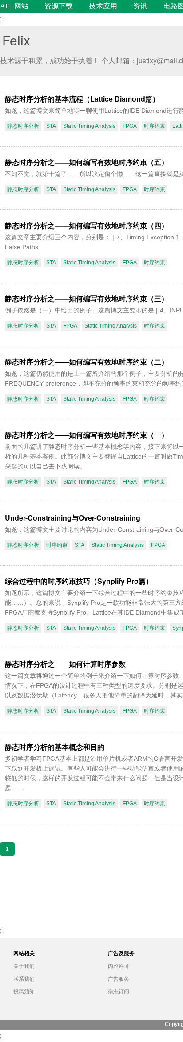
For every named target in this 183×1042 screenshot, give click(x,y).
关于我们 (24, 966)
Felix (16, 39)
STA (51, 126)
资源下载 (58, 6)
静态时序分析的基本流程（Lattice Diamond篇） (82, 99)
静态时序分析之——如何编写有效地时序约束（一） (86, 435)
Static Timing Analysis (89, 126)
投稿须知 (24, 992)
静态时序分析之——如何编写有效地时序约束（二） (86, 362)
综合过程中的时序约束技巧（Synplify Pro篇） (79, 581)
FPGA (130, 126)
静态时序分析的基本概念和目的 (54, 747)
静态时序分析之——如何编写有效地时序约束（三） (86, 298)
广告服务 (118, 979)
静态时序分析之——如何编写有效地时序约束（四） (86, 225)
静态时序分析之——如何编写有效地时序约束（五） (86, 162)
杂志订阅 (118, 992)
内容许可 (118, 966)
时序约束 (154, 126)
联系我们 (24, 979)
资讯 (140, 6)
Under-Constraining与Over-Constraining (72, 518)
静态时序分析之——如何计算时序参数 (65, 664)
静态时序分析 (23, 126)
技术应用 (103, 6)
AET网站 (14, 6)
